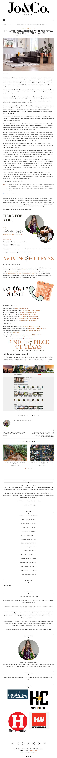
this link (40, 677)
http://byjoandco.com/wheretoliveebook (37, 328)
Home (4, 24)
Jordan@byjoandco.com (13, 332)
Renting (28, 28)
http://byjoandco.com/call (26, 269)
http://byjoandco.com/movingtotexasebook (30, 326)
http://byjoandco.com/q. (36, 334)
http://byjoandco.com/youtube (21, 308)
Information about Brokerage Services (28, 753)
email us (38, 501)
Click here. (35, 516)
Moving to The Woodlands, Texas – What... (15, 463)
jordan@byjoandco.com (11, 271)
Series (33, 28)
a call (33, 501)
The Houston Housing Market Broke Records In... (42, 463)
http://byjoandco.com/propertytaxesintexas (32, 310)
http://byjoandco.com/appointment (32, 330)
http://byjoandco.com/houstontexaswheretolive (29, 318)
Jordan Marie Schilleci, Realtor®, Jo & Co (27, 35)
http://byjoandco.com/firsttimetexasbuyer (27, 320)
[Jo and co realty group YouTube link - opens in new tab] (28, 366)
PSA (9, 24)
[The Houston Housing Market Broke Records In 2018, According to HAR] (42, 453)
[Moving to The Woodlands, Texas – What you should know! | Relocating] (15, 453)
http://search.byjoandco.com (28, 336)
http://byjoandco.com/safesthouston (28, 314)
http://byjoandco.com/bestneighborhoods (29, 316)
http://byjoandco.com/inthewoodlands (27, 312)
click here (24, 629)
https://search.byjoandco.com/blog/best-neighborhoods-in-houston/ (20, 273)
